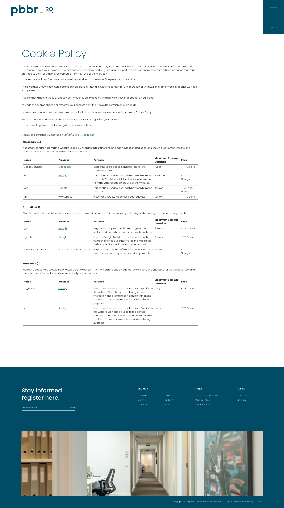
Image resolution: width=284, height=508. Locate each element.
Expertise (142, 404)
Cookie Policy (202, 404)
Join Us (167, 395)
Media (141, 400)
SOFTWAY (258, 501)
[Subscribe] (71, 407)
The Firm (142, 395)
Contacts (169, 404)
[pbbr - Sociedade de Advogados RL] (32, 10)
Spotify (62, 288)
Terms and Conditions (207, 395)
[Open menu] (273, 6)
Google (62, 175)
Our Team (169, 400)
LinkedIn (241, 400)
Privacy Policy (202, 400)
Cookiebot (88, 135)
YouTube (242, 395)
